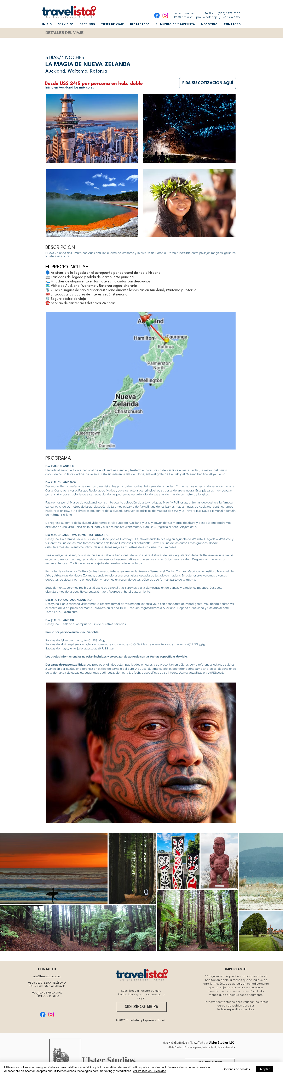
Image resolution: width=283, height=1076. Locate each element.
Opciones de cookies (236, 1069)
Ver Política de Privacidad (149, 1071)
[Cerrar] (278, 1069)
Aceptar (264, 1069)
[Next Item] (275, 892)
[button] (66, 24)
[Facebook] (157, 15)
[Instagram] (165, 15)
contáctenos (226, 1002)
